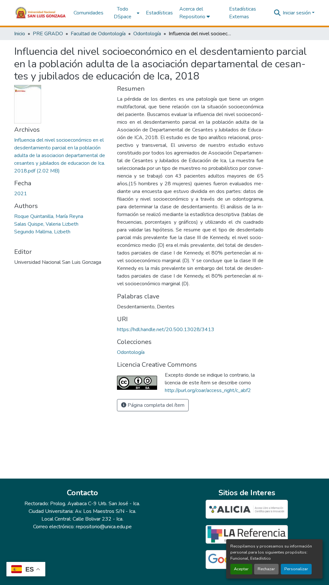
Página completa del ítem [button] (155, 405)
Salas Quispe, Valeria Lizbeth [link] (46, 224)
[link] (61, 155)
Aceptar (241, 569)
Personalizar (296, 569)
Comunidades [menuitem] (88, 12)
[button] (40, 12)
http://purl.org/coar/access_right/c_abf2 (208, 390)
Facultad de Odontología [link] (98, 33)
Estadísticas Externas (242, 12)
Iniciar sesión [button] (297, 12)
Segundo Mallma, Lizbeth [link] (42, 231)
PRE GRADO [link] (48, 33)
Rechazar (266, 569)
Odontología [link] (147, 33)
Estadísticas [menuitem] (159, 12)
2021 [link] (20, 193)
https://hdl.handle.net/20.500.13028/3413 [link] (165, 329)
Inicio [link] (19, 33)
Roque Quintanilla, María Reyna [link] (48, 216)
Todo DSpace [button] (122, 12)
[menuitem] (124, 13)
